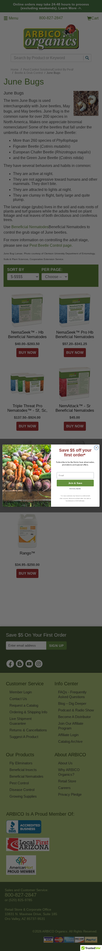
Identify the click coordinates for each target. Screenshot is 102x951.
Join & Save (75, 483)
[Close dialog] (96, 447)
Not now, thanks (75, 488)
